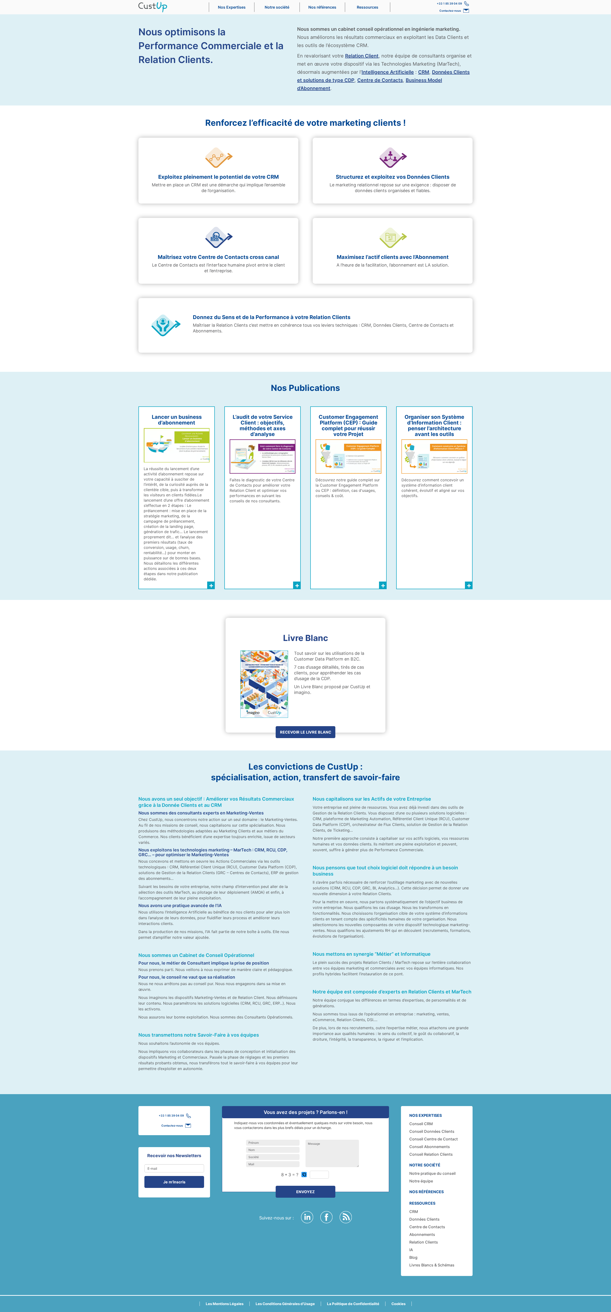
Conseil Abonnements (429, 1146)
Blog (413, 1257)
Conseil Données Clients (431, 1131)
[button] (304, 1174)
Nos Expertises (232, 7)
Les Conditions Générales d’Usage (285, 1304)
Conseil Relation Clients (431, 1154)
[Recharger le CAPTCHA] (304, 1174)
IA (411, 1249)
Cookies (398, 1304)
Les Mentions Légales (224, 1304)
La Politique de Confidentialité (353, 1304)
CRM (423, 72)
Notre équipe (421, 1181)
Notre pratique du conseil (432, 1173)
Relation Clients (423, 1242)
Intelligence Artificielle (388, 72)
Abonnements (422, 1234)
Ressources (367, 7)
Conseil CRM (421, 1123)
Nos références (322, 7)
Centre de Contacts (380, 80)
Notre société (277, 7)
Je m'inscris (174, 1182)
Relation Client (362, 56)
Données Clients (424, 1219)
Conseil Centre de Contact (433, 1139)
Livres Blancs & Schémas (431, 1265)
